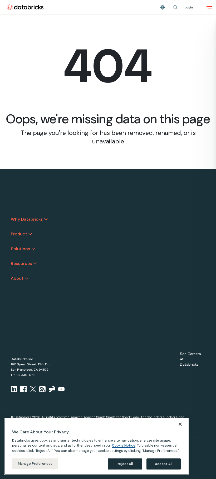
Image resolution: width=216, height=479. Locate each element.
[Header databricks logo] (25, 7)
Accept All (163, 464)
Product (19, 234)
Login (189, 7)
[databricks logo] (27, 205)
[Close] (180, 424)
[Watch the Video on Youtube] (61, 389)
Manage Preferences (35, 463)
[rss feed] (42, 389)
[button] (175, 7)
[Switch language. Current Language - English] (162, 7)
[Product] (30, 234)
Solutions (20, 248)
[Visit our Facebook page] (23, 389)
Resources (21, 263)
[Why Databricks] (46, 219)
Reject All (125, 464)
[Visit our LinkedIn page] (14, 389)
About (17, 278)
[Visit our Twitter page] (33, 389)
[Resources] (35, 263)
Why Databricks (27, 219)
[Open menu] (209, 7)
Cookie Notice (123, 445)
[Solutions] (33, 249)
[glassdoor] (52, 389)
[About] (26, 278)
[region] (96, 446)
